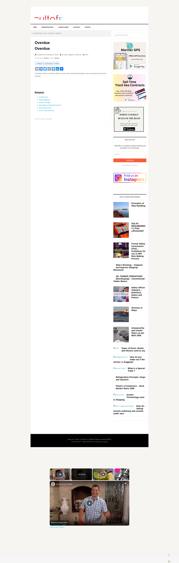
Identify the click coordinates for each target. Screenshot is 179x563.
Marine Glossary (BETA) (103, 439)
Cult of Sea (48, 15)
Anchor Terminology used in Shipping (128, 397)
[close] (169, 555)
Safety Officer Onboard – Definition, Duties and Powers (138, 292)
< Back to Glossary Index (47, 63)
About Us (71, 439)
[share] (125, 483)
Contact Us (84, 439)
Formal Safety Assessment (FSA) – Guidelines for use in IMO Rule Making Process (138, 251)
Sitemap (91, 439)
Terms (77, 439)
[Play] (103, 474)
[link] (53, 484)
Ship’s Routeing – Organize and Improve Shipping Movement (128, 267)
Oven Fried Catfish (64, 484)
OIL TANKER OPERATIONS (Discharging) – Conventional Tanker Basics (129, 278)
